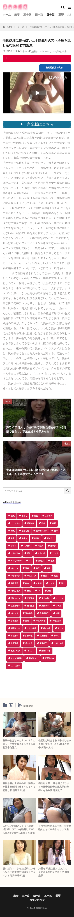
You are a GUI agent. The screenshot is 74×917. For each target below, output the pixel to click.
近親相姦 (30, 523)
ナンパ (55, 553)
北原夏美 (14, 643)
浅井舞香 (29, 613)
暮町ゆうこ (33, 658)
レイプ (13, 546)
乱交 (56, 576)
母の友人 (29, 643)
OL (39, 591)
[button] (37, 681)
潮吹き (53, 546)
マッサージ (15, 576)
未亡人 (40, 546)
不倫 (43, 523)
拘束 (27, 583)
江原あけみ (49, 658)
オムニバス (31, 576)
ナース (60, 628)
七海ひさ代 (58, 643)
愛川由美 (45, 598)
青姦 (29, 591)
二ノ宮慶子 (15, 666)
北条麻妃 (43, 636)
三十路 (27, 14)
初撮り (37, 538)
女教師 (38, 583)
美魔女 (24, 538)
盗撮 (52, 561)
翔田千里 (14, 583)
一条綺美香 (40, 621)
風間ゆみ (45, 606)
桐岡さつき (15, 628)
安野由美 (30, 598)
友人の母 (41, 553)
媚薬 (57, 613)
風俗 (49, 591)
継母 (48, 568)
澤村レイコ (15, 598)
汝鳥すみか (45, 651)
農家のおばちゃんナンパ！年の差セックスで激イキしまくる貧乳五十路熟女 (19, 744)
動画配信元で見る (54, 67)
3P (30, 561)
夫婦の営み (15, 553)
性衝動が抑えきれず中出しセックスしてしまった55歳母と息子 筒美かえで (54, 744)
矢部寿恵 (29, 636)
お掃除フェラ (37, 51)
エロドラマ (15, 523)
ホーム (7, 14)
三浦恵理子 (15, 606)
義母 (64, 51)
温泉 (27, 568)
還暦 (61, 14)
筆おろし (50, 538)
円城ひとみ (15, 591)
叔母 (38, 568)
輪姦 (45, 576)
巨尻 (36, 516)
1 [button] (6, 58)
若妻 (17, 14)
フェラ (51, 583)
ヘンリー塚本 (16, 561)
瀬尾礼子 (43, 643)
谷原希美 (14, 621)
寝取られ (25, 531)
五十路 (51, 14)
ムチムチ (48, 516)
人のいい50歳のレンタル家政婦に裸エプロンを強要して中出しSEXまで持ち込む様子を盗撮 (19, 829)
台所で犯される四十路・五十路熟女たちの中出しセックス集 (54, 828)
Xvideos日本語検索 (12, 502)
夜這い (41, 561)
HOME (9, 27)
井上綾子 (14, 636)
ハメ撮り (27, 546)
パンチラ (14, 613)
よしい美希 (31, 628)
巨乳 (13, 516)
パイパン (14, 568)
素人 (63, 583)
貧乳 (13, 538)
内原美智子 (44, 613)
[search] (67, 490)
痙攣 (54, 523)
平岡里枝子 (56, 621)
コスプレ (30, 651)
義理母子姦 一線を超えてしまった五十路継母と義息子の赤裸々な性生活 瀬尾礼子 (53, 787)
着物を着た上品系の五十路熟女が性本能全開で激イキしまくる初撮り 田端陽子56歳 (19, 787)
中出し (48, 51)
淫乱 (29, 553)
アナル (58, 606)
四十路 (39, 14)
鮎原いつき (15, 651)
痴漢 (27, 621)
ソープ (56, 636)
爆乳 (13, 531)
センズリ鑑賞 (16, 658)
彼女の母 (46, 628)
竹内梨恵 (57, 51)
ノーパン (59, 598)
